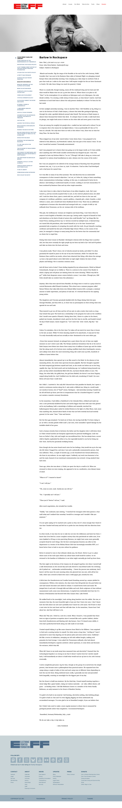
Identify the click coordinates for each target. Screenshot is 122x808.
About (64, 4)
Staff (26, 786)
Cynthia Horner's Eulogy (25, 97)
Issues (70, 4)
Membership (14, 780)
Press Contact (71, 774)
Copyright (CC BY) (17, 798)
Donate (104, 4)
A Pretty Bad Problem (24, 75)
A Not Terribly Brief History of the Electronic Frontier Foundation (27, 68)
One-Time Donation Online (88, 776)
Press (12, 782)
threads (66, 760)
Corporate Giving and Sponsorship (90, 780)
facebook (20, 760)
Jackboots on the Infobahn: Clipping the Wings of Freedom (26, 116)
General (13, 774)
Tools (92, 4)
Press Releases (57, 776)
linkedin (53, 760)
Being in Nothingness (24, 88)
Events (54, 778)
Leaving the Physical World (26, 123)
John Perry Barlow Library (24, 58)
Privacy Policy (67, 798)
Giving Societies (85, 778)
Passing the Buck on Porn (25, 129)
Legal (12, 776)
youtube (39, 760)
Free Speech (42, 774)
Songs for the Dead (23, 137)
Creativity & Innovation (45, 778)
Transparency (42, 780)
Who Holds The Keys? (23, 175)
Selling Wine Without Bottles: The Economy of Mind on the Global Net (26, 134)
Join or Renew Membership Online (90, 774)
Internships (28, 782)
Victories (27, 778)
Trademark (40, 798)
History (26, 780)
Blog (54, 774)
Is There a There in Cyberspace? (23, 105)
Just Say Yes (21, 120)
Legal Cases (56, 780)
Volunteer (27, 776)
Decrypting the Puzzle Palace (26, 64)
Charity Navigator (36, 764)
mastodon (13, 760)
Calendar (27, 774)
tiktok (59, 760)
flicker (46, 760)
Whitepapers (56, 782)
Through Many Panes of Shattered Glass (24, 166)
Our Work (77, 4)
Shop (98, 4)
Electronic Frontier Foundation (28, 7)
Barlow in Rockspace (24, 81)
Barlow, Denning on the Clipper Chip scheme (25, 85)
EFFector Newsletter (58, 784)
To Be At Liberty (22, 169)
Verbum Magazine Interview (26, 172)
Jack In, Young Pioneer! (24, 112)
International (42, 782)
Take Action (85, 4)
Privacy (41, 776)
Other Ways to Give (86, 784)
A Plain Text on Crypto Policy (26, 72)
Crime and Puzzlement (24, 95)
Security (13, 778)
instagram (26, 760)
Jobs (26, 784)
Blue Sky (33, 760)
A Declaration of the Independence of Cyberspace (26, 61)
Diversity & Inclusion (30, 788)
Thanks (90, 798)
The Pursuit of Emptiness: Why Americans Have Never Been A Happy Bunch (26, 154)
